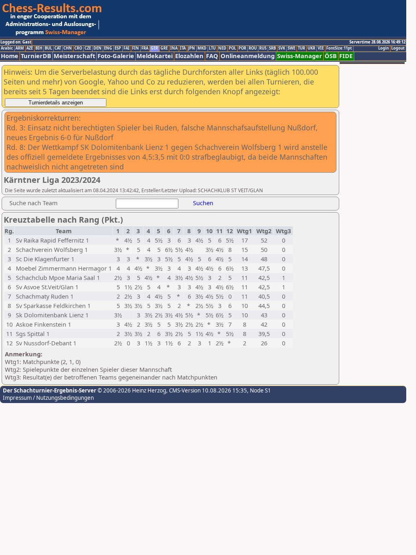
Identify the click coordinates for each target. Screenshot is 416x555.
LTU (212, 48)
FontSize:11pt (339, 48)
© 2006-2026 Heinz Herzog (131, 390)
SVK (281, 48)
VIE (321, 48)
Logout (398, 48)
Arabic (7, 48)
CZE (87, 48)
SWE (291, 48)
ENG (108, 48)
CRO (78, 48)
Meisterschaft (74, 56)
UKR (311, 48)
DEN (97, 48)
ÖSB (331, 56)
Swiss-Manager (299, 56)
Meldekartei (154, 56)
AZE (29, 48)
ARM (19, 48)
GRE (164, 48)
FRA (144, 48)
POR (242, 48)
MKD (201, 48)
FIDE (346, 56)
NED (222, 48)
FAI (127, 48)
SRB (272, 48)
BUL (48, 48)
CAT (57, 48)
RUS (262, 48)
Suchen (203, 203)
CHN (67, 48)
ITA (183, 48)
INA (174, 48)
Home (9, 56)
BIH (38, 48)
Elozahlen (189, 56)
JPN (191, 48)
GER (154, 48)
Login (383, 48)
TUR (301, 48)
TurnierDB (36, 56)
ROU (253, 48)
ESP (118, 48)
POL (232, 48)
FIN (135, 48)
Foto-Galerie (116, 56)
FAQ (212, 56)
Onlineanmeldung (248, 56)
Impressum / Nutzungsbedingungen (48, 397)
